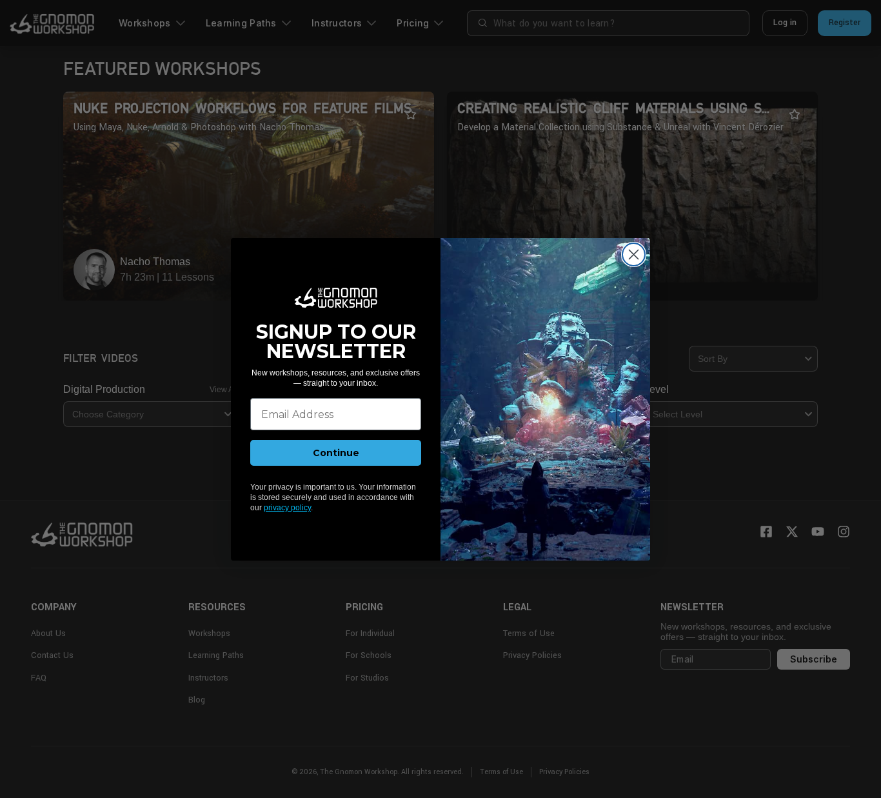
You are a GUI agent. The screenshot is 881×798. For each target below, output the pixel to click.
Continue (336, 453)
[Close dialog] (633, 254)
